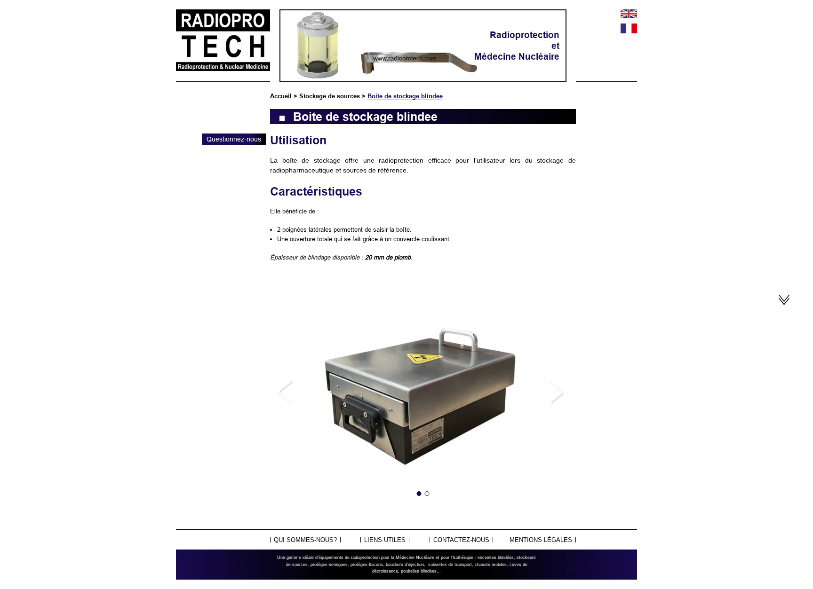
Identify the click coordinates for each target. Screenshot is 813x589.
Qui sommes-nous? (305, 539)
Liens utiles (385, 539)
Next (558, 393)
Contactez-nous (461, 539)
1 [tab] (419, 493)
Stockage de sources (329, 96)
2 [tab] (427, 493)
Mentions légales (541, 539)
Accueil (281, 96)
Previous (287, 393)
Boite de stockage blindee (405, 96)
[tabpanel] (423, 394)
